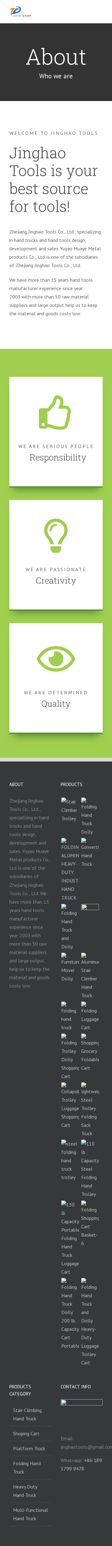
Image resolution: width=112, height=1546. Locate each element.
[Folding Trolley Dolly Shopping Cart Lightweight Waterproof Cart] (70, 1057)
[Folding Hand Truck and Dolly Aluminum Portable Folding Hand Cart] (70, 927)
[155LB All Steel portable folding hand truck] (70, 1017)
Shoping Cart (26, 1433)
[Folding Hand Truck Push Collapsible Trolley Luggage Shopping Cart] (70, 1105)
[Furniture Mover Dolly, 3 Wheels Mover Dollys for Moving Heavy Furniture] (70, 968)
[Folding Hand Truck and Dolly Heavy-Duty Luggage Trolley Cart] (90, 1322)
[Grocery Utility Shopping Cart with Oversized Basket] (90, 1224)
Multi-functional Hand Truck (30, 1514)
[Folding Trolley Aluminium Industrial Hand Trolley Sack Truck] (70, 870)
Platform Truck (29, 1448)
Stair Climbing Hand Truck (27, 1414)
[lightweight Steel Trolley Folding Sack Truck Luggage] (90, 1110)
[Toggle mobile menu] (100, 12)
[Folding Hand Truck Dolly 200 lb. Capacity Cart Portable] (70, 1314)
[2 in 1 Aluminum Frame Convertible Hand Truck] (90, 853)
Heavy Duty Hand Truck (25, 1491)
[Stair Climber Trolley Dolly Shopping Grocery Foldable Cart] (90, 1053)
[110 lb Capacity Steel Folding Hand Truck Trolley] (90, 1169)
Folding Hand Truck (27, 1467)
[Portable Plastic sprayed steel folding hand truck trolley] (70, 1161)
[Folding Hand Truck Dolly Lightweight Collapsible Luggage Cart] (90, 817)
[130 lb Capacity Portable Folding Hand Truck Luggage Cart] (70, 1238)
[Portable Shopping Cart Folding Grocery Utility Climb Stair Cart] (90, 913)
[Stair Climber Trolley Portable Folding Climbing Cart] (70, 810)
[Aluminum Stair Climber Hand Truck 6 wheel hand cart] (90, 976)
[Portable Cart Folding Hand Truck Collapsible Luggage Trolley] (90, 1017)
